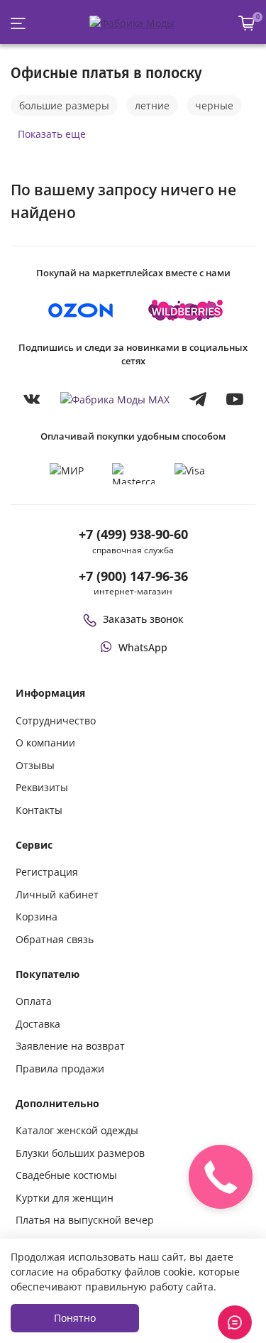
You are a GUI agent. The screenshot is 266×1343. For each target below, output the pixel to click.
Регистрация (47, 872)
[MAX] (115, 399)
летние (152, 105)
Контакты (39, 810)
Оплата (34, 1001)
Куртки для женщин (64, 1198)
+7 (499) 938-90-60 (133, 534)
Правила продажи (60, 1068)
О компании (45, 742)
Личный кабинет (57, 894)
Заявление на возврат (70, 1046)
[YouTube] (234, 399)
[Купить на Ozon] (80, 310)
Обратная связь (55, 939)
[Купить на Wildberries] (185, 310)
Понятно (75, 1318)
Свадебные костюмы (66, 1175)
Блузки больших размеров (80, 1153)
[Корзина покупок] (246, 23)
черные (214, 105)
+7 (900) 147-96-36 (133, 575)
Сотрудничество (56, 720)
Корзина (36, 916)
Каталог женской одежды (77, 1130)
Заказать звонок (143, 619)
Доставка (38, 1024)
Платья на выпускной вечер (85, 1220)
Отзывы (35, 765)
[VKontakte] (31, 399)
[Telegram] (197, 399)
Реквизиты (42, 787)
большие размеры (64, 105)
